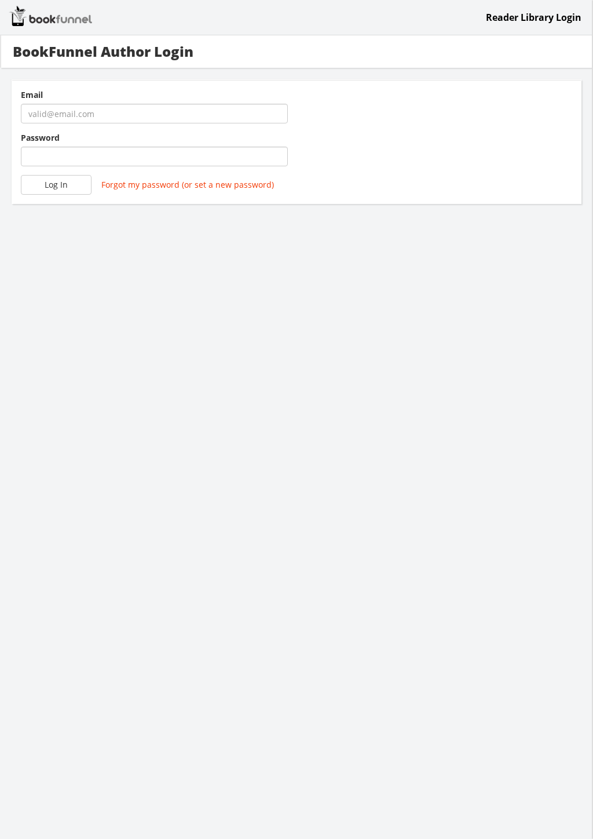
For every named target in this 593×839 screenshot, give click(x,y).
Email (32, 94)
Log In (56, 184)
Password (40, 137)
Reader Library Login (533, 17)
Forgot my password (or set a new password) (187, 184)
